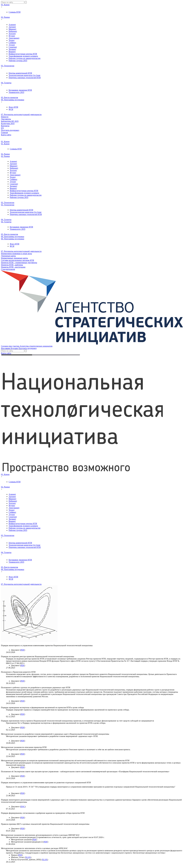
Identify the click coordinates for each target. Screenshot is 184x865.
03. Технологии (7, 66)
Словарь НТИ (15, 12)
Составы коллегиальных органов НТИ (17, 260)
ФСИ (11, 109)
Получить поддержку (10, 130)
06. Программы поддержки (12, 100)
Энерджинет (14, 38)
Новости (4, 117)
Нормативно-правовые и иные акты (16, 253)
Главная (4, 132)
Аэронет (12, 25)
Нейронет (13, 31)
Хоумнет (12, 49)
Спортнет (13, 47)
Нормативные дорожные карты (14, 258)
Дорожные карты (8, 256)
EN (2, 128)
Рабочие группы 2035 (18, 61)
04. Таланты (6, 83)
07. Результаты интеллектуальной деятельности (21, 114)
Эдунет (12, 45)
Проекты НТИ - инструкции (13, 267)
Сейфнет (12, 43)
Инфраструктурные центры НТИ (23, 54)
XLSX (28, 857)
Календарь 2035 (8, 123)
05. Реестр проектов (9, 97)
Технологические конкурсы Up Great (24, 75)
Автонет (12, 27)
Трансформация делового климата (23, 56)
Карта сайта (6, 135)
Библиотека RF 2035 (10, 121)
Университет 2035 (16, 92)
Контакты (5, 126)
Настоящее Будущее (9, 348)
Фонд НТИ (13, 107)
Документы (6, 119)
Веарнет (12, 52)
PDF (22, 650)
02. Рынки (5, 17)
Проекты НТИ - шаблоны (12, 265)
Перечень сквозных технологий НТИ (25, 78)
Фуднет (12, 36)
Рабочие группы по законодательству (25, 58)
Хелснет (12, 34)
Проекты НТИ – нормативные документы (19, 262)
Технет (12, 40)
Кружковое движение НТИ (20, 90)
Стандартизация (8, 269)
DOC (23, 806)
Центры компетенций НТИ (20, 73)
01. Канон (5, 5)
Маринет (12, 29)
